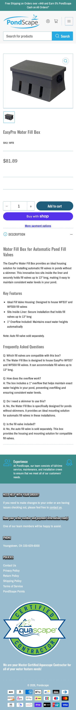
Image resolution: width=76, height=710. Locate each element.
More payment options (38, 226)
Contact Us (9, 565)
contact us (56, 507)
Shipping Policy (12, 581)
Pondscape (43, 685)
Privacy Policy (11, 570)
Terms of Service (13, 586)
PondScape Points (14, 591)
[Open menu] (69, 21)
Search (65, 36)
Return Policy (11, 576)
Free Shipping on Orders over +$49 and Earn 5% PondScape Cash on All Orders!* (38, 5)
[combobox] (38, 36)
